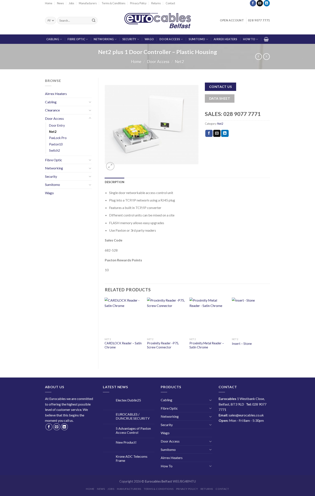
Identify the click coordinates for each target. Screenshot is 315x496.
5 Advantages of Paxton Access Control (133, 430)
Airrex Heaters (225, 39)
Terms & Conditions (113, 3)
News (60, 3)
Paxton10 (56, 144)
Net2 (179, 61)
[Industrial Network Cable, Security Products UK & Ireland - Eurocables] (157, 20)
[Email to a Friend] (216, 133)
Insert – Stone (242, 343)
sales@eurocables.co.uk (246, 415)
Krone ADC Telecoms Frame (131, 458)
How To (249, 39)
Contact (170, 3)
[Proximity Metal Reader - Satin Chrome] (208, 317)
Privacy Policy (138, 3)
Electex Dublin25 (128, 400)
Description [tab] (114, 182)
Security (129, 39)
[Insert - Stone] (251, 317)
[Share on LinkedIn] (224, 133)
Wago (149, 39)
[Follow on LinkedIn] (267, 3)
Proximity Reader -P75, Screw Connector (163, 345)
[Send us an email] (260, 3)
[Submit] (93, 20)
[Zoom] (110, 166)
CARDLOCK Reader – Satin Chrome (123, 345)
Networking (104, 39)
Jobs (71, 3)
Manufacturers (88, 3)
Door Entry (57, 125)
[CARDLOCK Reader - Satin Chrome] (124, 317)
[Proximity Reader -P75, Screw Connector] (166, 317)
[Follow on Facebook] (253, 3)
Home (48, 3)
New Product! (126, 442)
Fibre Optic (76, 39)
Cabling (52, 39)
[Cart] (266, 39)
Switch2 (54, 150)
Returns (156, 3)
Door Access (169, 39)
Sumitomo (197, 39)
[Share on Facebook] (209, 133)
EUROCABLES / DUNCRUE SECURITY (133, 416)
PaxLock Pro (58, 138)
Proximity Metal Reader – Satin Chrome (206, 345)
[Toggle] (90, 101)
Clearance (52, 110)
